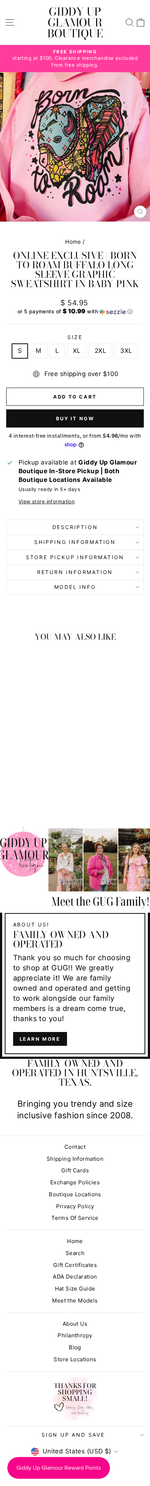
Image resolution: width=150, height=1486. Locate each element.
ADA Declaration (75, 1276)
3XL (126, 350)
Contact (75, 1146)
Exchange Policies (75, 1182)
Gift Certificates (75, 1265)
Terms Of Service (75, 1217)
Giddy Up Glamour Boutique (75, 22)
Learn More (40, 1039)
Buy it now (75, 418)
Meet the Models (75, 1300)
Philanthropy (75, 1335)
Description (75, 527)
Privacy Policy (75, 1206)
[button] (75, 311)
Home (73, 241)
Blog (75, 1347)
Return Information (75, 572)
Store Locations (75, 1359)
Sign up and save (73, 1435)
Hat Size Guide (75, 1288)
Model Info (75, 587)
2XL (100, 350)
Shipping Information (75, 1158)
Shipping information (75, 542)
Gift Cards (75, 1170)
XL (77, 350)
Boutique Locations (75, 1194)
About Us (75, 1323)
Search (75, 1253)
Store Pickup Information (75, 557)
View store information (47, 501)
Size (74, 337)
